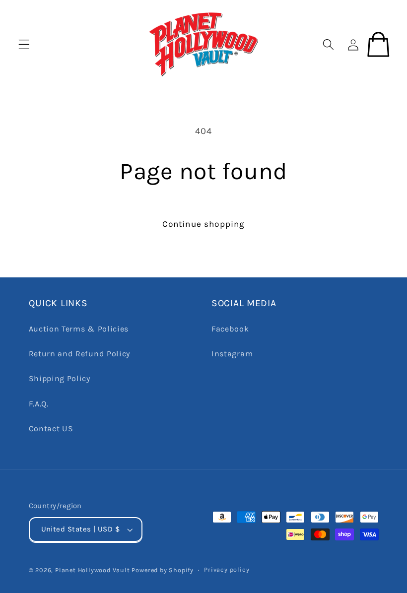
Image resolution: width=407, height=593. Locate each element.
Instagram (232, 353)
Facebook (230, 328)
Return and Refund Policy (80, 353)
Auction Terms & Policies (79, 328)
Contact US (51, 428)
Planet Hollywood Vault (92, 570)
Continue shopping (203, 224)
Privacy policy (226, 569)
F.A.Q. (39, 403)
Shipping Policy (59, 378)
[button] (24, 44)
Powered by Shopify (163, 570)
